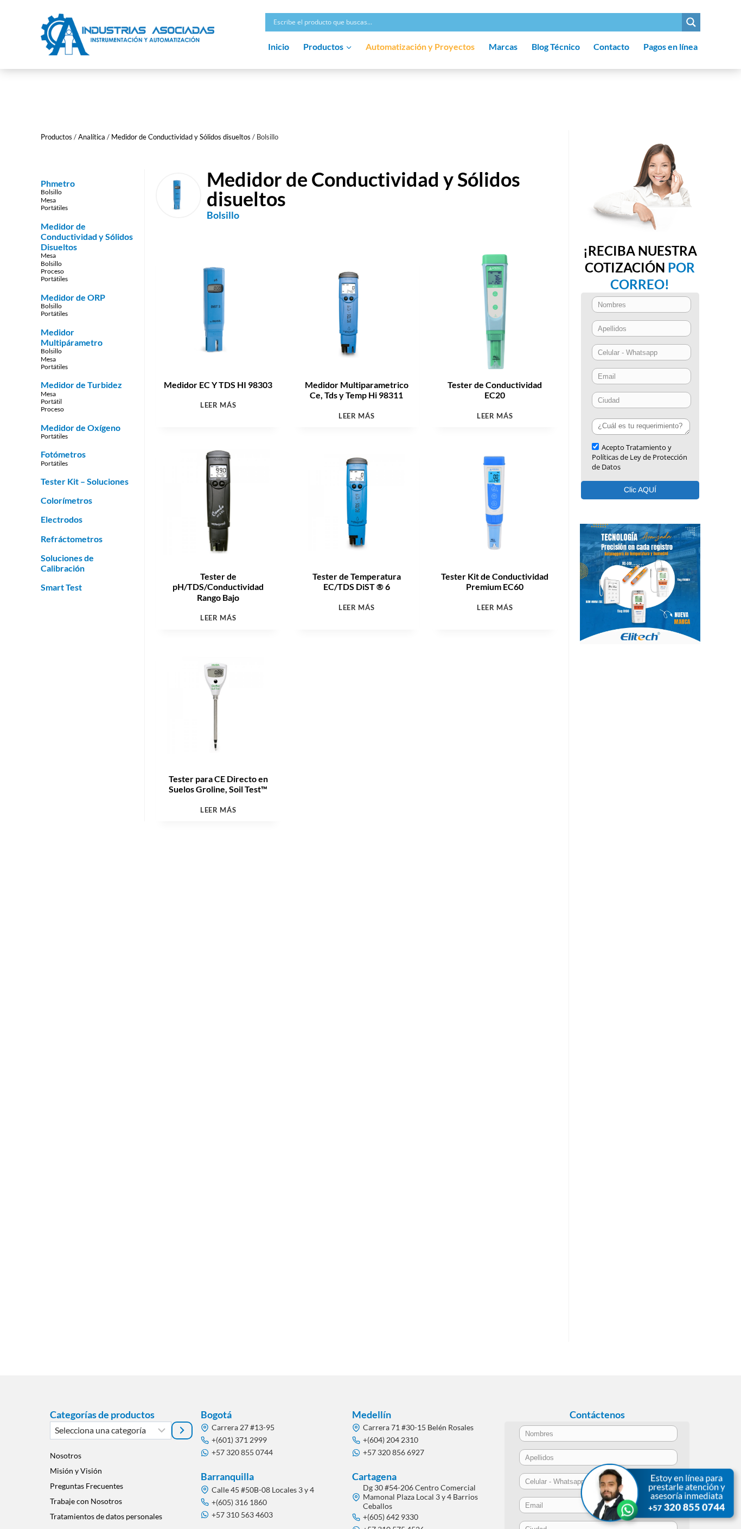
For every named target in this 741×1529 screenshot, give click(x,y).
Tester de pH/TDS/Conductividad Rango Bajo (218, 586)
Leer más (218, 405)
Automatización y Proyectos (420, 46)
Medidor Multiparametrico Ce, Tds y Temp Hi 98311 (356, 389)
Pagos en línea (670, 46)
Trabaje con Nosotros (86, 1501)
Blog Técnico (556, 46)
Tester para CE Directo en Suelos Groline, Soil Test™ (218, 783)
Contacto (611, 46)
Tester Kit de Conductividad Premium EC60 (494, 581)
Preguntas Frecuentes (86, 1485)
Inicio (278, 46)
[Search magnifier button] (691, 22)
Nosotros (65, 1455)
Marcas (503, 46)
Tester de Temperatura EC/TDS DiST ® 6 (356, 581)
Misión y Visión (76, 1470)
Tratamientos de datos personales (106, 1516)
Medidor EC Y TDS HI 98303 (218, 384)
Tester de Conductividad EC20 (495, 389)
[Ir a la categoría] (182, 1430)
